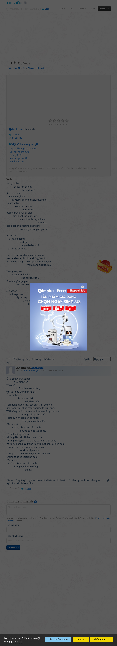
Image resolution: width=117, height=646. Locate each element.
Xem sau (80, 639)
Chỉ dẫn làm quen (58, 639)
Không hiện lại (101, 639)
